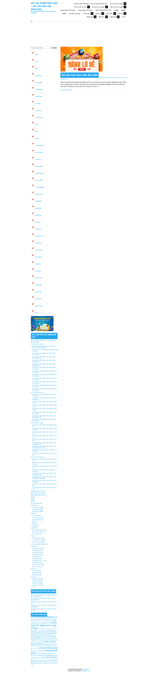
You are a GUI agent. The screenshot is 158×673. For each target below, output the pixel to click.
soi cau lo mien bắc (46, 655)
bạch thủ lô (34, 617)
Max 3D (36, 124)
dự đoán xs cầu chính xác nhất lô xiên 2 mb (44, 402)
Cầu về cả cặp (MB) (38, 180)
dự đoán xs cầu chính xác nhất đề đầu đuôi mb (44, 398)
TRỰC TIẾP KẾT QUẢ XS (103, 10)
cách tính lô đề (46, 623)
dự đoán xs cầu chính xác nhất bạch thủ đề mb (43, 353)
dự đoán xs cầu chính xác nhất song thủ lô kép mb (44, 416)
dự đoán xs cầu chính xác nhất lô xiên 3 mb (44, 405)
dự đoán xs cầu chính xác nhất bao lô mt (44, 425)
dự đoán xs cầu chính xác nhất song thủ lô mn (44, 481)
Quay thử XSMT (38, 298)
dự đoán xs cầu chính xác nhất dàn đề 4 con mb (44, 368)
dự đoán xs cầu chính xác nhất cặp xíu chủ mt (44, 429)
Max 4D (36, 131)
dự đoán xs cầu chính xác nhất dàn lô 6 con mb (44, 389)
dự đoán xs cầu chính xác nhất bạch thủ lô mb (43, 361)
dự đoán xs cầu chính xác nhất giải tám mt (43, 450)
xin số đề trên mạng (43, 663)
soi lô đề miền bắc (36, 662)
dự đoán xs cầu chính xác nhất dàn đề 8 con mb (44, 375)
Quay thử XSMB (38, 284)
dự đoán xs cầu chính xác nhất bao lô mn (44, 459)
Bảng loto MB (36, 571)
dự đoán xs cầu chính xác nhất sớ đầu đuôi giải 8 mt (44, 443)
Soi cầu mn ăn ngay (116, 7)
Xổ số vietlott (36, 515)
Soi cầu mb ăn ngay (116, 3)
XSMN (123, 10)
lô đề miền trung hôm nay (38, 651)
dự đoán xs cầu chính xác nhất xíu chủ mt (44, 454)
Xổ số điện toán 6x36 (39, 145)
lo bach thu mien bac (49, 645)
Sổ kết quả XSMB (38, 82)
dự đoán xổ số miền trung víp (47, 640)
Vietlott (97, 13)
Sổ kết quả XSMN (38, 89)
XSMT (64, 13)
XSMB (116, 10)
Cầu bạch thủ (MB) (38, 166)
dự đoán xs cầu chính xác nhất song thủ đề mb (44, 412)
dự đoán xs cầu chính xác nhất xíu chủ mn (44, 484)
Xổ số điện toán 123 (39, 152)
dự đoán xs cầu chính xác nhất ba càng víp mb (45, 350)
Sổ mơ (36, 312)
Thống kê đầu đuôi (39, 194)
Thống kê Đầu (38, 222)
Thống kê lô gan (38, 201)
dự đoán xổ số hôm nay (41, 636)
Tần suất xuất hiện (38, 250)
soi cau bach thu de (41, 653)
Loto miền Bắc (38, 264)
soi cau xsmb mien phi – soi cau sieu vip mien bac (44, 6)
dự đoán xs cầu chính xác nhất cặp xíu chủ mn (44, 463)
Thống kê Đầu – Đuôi (39, 236)
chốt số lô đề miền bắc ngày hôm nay (45, 620)
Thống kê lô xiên (38, 208)
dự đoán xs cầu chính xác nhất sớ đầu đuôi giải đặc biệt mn (44, 477)
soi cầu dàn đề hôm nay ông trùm (40, 660)
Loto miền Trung (38, 277)
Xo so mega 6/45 (38, 110)
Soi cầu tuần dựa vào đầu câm (79, 75)
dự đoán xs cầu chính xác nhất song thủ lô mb (44, 420)
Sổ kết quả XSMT (38, 96)
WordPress (86, 669)
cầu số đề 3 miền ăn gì (41, 630)
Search (54, 48)
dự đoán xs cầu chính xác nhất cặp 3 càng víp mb (44, 364)
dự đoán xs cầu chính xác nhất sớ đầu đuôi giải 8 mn (44, 474)
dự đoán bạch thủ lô (44, 631)
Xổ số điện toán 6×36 (39, 530)
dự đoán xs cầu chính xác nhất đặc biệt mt (44, 432)
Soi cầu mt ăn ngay (98, 7)
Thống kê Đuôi (38, 229)
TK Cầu (120, 13)
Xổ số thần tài (38, 159)
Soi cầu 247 (38, 657)
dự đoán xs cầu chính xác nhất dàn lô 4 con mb (44, 386)
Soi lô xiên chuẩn (52, 660)
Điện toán (109, 13)
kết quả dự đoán (39, 645)
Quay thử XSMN (38, 291)
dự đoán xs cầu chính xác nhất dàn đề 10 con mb (44, 378)
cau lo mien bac (41, 619)
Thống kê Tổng (38, 243)
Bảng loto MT (36, 573)
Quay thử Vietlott (38, 305)
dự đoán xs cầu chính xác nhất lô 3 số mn (44, 439)
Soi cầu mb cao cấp (80, 7)
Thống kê (90, 17)
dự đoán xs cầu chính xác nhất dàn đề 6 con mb (44, 371)
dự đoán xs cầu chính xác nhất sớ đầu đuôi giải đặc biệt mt (44, 447)
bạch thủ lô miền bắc (46, 617)
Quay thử (113, 17)
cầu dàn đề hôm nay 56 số (43, 628)
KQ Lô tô (101, 17)
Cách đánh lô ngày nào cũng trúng (44, 625)
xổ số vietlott (37, 103)
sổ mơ (123, 17)
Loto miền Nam (38, 271)
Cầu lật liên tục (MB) (39, 173)
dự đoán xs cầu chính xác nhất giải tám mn (43, 470)
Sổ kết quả (86, 13)
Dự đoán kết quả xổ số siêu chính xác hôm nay (44, 634)
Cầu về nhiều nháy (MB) (39, 187)
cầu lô (34, 630)
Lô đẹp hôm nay (48, 647)
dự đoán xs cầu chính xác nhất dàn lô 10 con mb (44, 382)
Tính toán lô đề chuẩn (85, 10)
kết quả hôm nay (74, 13)
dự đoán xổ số (41, 635)
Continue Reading (66, 90)
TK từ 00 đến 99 (38, 257)
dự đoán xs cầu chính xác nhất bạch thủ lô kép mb (43, 357)
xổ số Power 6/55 (38, 117)
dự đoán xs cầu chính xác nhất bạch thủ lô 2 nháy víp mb (43, 346)
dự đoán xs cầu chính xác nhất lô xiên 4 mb (44, 409)
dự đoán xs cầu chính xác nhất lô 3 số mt (44, 436)
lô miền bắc (35, 648)
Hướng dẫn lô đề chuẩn (68, 10)
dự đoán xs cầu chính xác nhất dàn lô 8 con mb (44, 395)
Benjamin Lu (85, 671)
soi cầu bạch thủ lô (44, 658)
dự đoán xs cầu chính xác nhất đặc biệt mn (44, 466)
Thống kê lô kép (38, 215)
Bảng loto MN (36, 575)
